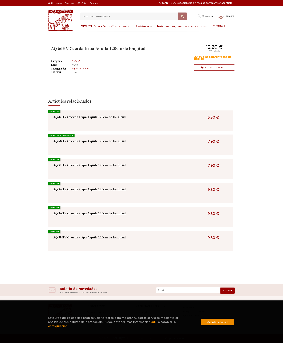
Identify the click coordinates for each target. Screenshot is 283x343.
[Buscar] (182, 16)
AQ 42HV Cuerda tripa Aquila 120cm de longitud (89, 117)
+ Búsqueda (93, 3)
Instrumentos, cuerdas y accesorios (181, 26)
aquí (154, 322)
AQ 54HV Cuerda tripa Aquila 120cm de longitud (89, 189)
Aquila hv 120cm (80, 68)
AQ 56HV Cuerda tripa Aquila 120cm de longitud (89, 213)
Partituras (143, 26)
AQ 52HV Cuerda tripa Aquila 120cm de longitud (89, 165)
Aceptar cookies (217, 322)
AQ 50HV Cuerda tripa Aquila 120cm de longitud (89, 141)
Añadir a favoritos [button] (214, 67)
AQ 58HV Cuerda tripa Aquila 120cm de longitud (89, 237)
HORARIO (81, 3)
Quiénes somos (55, 3)
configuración (57, 326)
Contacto (69, 3)
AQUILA (76, 61)
